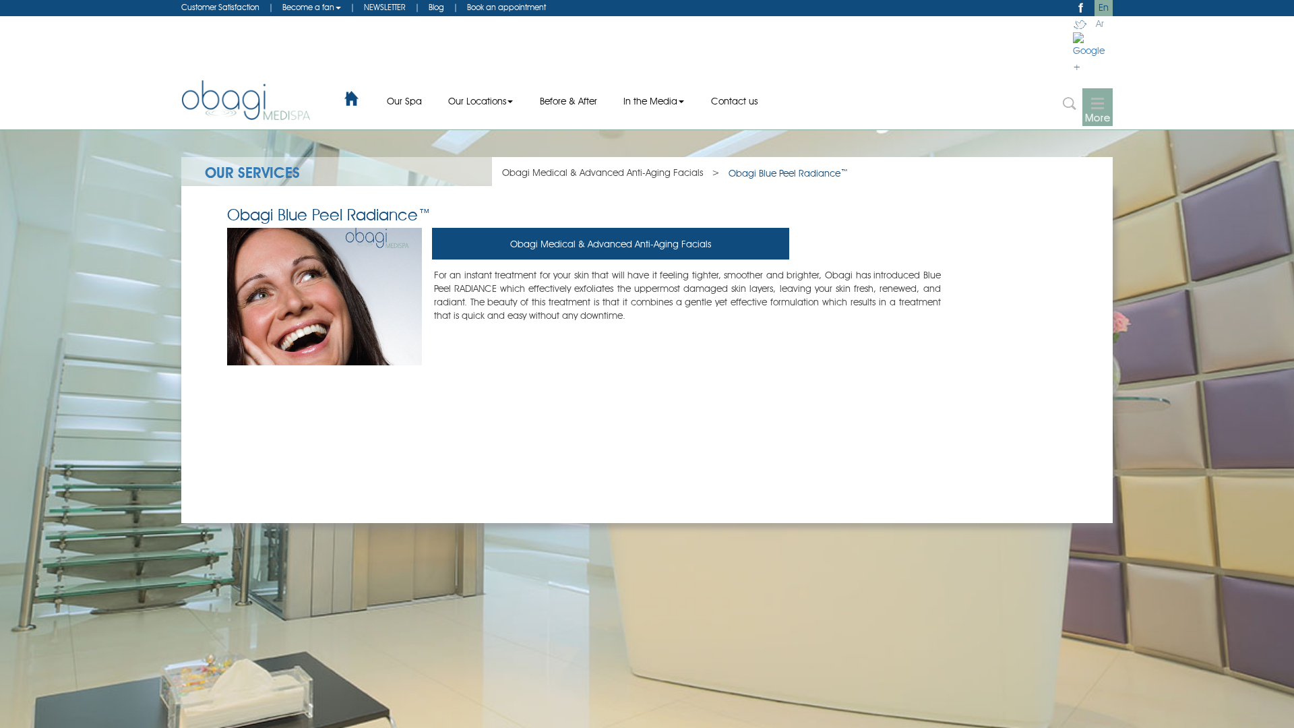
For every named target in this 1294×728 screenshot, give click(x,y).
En (1104, 8)
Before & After (568, 102)
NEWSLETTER (385, 8)
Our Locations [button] (477, 102)
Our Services (252, 173)
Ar (1100, 24)
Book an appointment (506, 8)
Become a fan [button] (308, 8)
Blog (436, 8)
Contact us (734, 102)
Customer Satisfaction (220, 8)
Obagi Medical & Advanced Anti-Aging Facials (602, 173)
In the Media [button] (650, 102)
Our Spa (404, 102)
